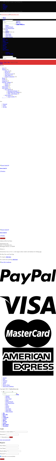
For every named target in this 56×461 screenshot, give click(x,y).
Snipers (6, 85)
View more (3, 238)
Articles (5, 378)
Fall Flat (18, 22)
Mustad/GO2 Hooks (12, 91)
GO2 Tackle (5, 88)
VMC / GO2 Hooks (12, 93)
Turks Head (8, 35)
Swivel (7, 32)
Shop (4, 19)
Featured (5, 104)
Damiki (6, 83)
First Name (3, 445)
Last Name (2, 448)
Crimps (5, 44)
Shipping (5, 6)
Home (1, 62)
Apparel (18, 21)
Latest (4, 48)
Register (2, 459)
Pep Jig (6, 72)
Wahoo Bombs (9, 37)
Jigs (4, 38)
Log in (11, 437)
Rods (6, 29)
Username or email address (7, 431)
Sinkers (7, 31)
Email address (4, 451)
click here (8, 257)
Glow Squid (19, 24)
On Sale (5, 47)
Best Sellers (6, 49)
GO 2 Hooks (8, 89)
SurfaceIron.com (9, 73)
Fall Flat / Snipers (6, 82)
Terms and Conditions (8, 386)
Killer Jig (7, 71)
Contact (5, 7)
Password (3, 434)
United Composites (9, 76)
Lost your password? (5, 440)
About (4, 8)
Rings (4, 41)
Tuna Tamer (8, 75)
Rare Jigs (5, 39)
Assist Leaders (11, 96)
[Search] (16, 393)
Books (3, 78)
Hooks (7, 25)
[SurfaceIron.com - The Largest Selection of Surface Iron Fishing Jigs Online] (9, 14)
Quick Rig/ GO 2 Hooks (14, 92)
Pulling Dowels (9, 27)
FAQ (4, 4)
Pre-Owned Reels (9, 28)
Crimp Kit (5, 42)
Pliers (4, 45)
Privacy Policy (6, 385)
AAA (3, 68)
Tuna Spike (8, 34)
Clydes (3, 79)
